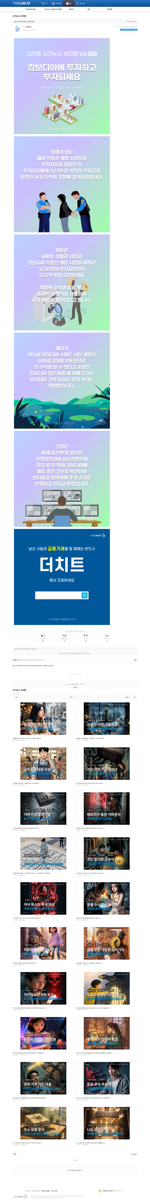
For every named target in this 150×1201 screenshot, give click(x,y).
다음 (75, 1160)
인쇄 (127, 26)
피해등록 (56, 3)
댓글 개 (14, 665)
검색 (44, 3)
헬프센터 (81, 3)
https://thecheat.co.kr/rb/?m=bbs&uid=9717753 (32, 660)
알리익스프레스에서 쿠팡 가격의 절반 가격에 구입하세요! (75, 653)
